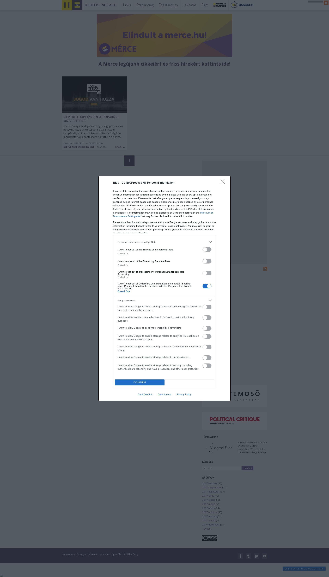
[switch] (207, 249)
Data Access (164, 394)
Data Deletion (145, 394)
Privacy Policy (183, 394)
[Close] (224, 183)
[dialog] (164, 288)
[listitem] (164, 242)
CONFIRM (139, 382)
